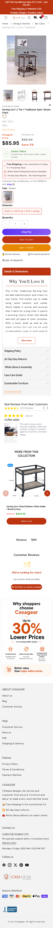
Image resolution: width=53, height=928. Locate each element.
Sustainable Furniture (16, 383)
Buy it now (27, 247)
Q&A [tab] (34, 539)
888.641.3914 (9, 843)
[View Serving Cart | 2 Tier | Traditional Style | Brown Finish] (8, 95)
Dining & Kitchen (22, 23)
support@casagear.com (15, 833)
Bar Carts (40, 23)
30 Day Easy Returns (15, 359)
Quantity (7, 217)
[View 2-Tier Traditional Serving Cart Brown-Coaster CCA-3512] (21, 95)
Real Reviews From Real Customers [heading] (26, 404)
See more (26, 340)
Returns (6, 732)
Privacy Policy (10, 764)
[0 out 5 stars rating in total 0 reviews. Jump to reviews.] (9, 130)
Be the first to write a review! (26, 587)
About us (7, 695)
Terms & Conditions (13, 769)
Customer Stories (12, 706)
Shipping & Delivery (13, 743)
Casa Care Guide (13, 375)
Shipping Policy (12, 351)
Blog (4, 701)
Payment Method (11, 775)
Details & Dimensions (16, 271)
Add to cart (26, 521)
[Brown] (7, 196)
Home (5, 23)
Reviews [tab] (21, 540)
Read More (30, 442)
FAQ (4, 738)
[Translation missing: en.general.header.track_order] (35, 18)
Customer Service (12, 727)
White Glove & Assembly (18, 367)
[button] (6, 17)
